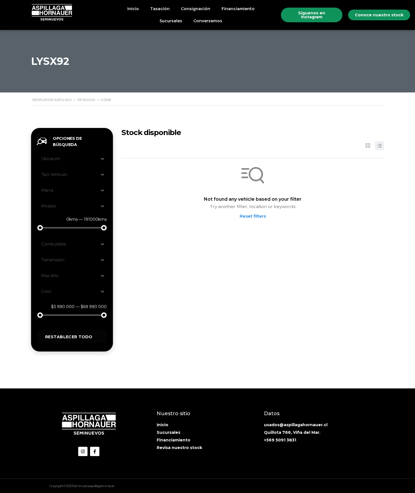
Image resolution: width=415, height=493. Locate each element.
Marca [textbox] (47, 190)
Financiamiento (238, 8)
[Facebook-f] (94, 451)
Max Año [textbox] (49, 275)
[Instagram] (83, 451)
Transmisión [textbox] (52, 259)
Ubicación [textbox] (50, 158)
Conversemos (207, 20)
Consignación (195, 8)
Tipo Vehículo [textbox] (54, 174)
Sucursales (171, 20)
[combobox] (72, 158)
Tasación (160, 8)
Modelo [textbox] (48, 206)
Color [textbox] (46, 291)
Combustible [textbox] (53, 244)
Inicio (133, 8)
